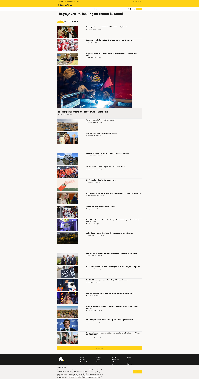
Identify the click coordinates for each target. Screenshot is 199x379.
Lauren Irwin (91, 282)
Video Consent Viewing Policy (91, 376)
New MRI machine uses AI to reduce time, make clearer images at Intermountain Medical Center (113, 221)
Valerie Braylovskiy (92, 122)
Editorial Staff (83, 362)
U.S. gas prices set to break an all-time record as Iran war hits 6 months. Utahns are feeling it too (113, 334)
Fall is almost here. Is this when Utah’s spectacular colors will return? (109, 233)
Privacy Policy (79, 376)
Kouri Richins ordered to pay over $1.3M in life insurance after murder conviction (113, 193)
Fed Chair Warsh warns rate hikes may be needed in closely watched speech (111, 253)
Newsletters (116, 359)
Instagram (131, 364)
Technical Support (100, 362)
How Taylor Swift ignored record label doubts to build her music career (110, 293)
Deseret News (60, 1)
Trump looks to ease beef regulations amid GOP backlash (105, 167)
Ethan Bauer (62, 114)
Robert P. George (92, 29)
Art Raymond (91, 337)
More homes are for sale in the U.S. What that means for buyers (107, 153)
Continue (137, 371)
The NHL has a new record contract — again (100, 207)
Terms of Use (72, 376)
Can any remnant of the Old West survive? (100, 120)
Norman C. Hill (91, 269)
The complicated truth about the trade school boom (83, 111)
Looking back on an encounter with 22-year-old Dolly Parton (106, 27)
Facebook (131, 362)
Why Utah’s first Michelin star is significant (101, 180)
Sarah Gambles (91, 182)
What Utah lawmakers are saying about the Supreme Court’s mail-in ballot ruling (111, 54)
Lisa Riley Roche (92, 156)
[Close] (196, 367)
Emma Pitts (90, 322)
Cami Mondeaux (92, 57)
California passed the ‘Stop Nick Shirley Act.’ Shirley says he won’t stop (110, 320)
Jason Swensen (91, 135)
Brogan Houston (92, 209)
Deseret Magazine (68, 1)
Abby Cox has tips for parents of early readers (101, 133)
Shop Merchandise (117, 364)
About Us (82, 359)
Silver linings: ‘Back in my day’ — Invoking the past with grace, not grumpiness (113, 267)
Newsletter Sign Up (62, 9)
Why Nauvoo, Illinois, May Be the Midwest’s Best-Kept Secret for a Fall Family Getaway (112, 307)
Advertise (98, 364)
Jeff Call (90, 42)
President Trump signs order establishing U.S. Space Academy (107, 280)
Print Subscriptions (137, 1)
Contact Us (98, 359)
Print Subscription (117, 362)
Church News (76, 1)
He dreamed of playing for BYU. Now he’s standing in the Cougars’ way (110, 40)
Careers (82, 364)
